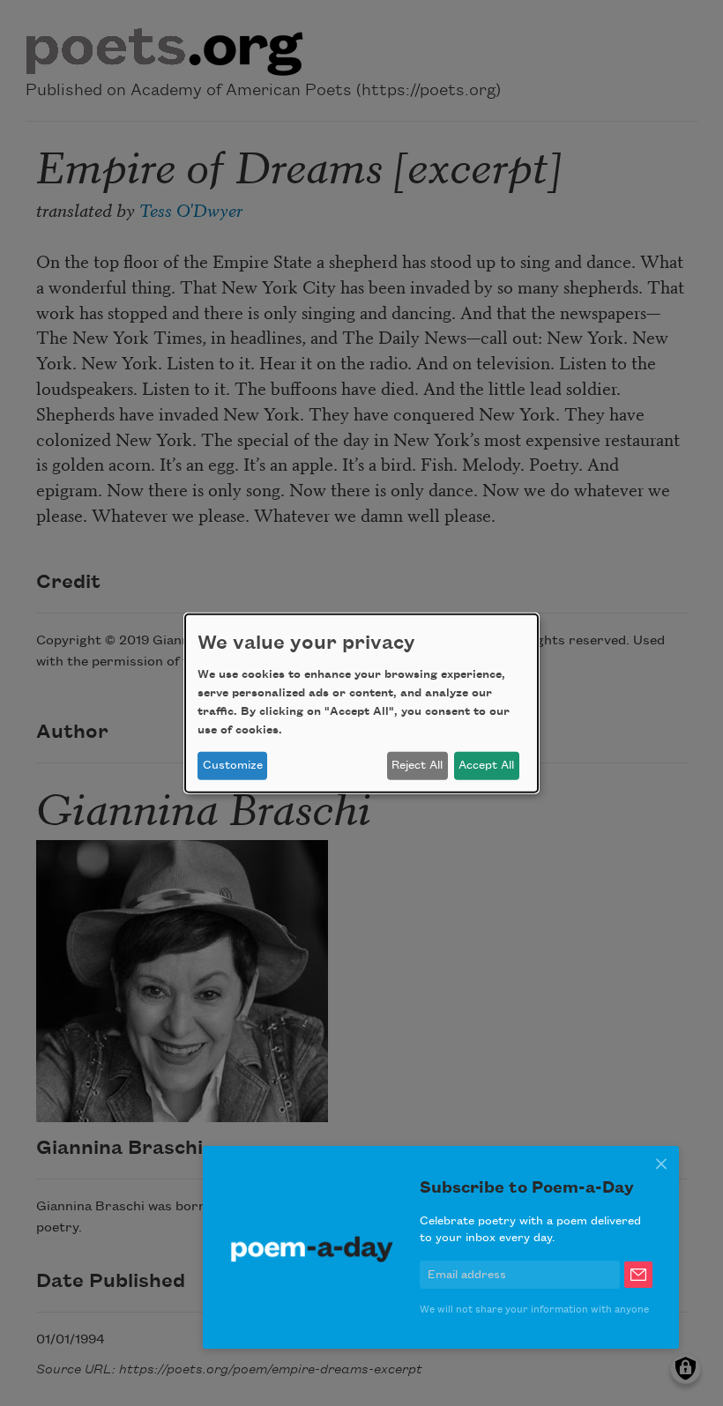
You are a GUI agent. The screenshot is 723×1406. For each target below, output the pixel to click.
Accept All (486, 765)
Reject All (417, 765)
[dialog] (361, 703)
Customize (233, 765)
